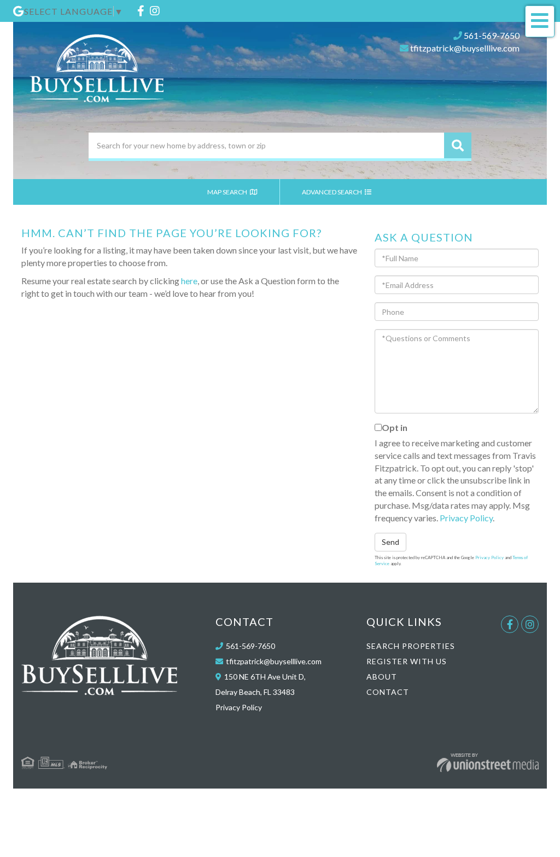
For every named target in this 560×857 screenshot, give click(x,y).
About (381, 676)
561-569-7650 (492, 35)
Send (390, 542)
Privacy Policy (466, 518)
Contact (387, 692)
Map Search (227, 192)
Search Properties (410, 646)
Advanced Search (332, 192)
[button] (457, 145)
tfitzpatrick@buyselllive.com (465, 48)
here (189, 280)
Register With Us (406, 661)
